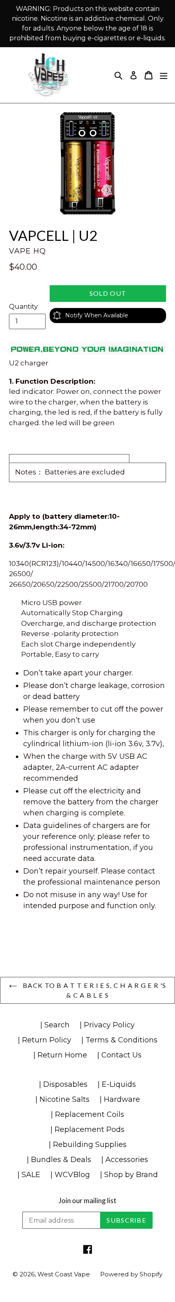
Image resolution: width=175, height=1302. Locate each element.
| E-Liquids (117, 1084)
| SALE (29, 1174)
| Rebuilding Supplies (88, 1144)
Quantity (23, 306)
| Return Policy (44, 1039)
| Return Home (60, 1055)
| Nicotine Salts (62, 1099)
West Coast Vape (63, 1274)
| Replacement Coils (87, 1114)
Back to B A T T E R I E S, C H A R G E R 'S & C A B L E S (93, 990)
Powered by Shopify (131, 1274)
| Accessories (124, 1159)
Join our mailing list (87, 1201)
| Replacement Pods (87, 1129)
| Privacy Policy (107, 1024)
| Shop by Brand (129, 1174)
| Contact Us (119, 1055)
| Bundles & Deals (59, 1159)
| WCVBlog (70, 1174)
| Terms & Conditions (119, 1039)
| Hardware (120, 1099)
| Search (55, 1024)
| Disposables (63, 1084)
